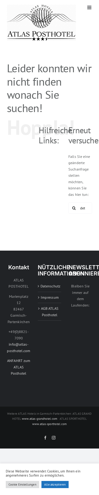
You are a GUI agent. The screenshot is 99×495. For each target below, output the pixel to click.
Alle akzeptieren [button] (55, 484)
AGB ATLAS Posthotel (49, 311)
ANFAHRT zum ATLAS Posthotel (18, 367)
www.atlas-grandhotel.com (40, 419)
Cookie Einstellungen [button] (22, 484)
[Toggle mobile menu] (89, 7)
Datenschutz (50, 286)
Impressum (50, 297)
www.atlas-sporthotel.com (49, 424)
